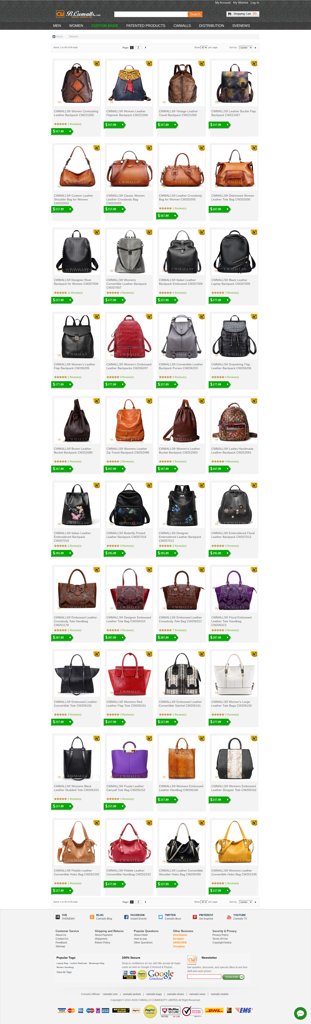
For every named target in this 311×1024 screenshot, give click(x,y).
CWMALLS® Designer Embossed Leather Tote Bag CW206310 (128, 619)
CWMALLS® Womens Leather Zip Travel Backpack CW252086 (127, 450)
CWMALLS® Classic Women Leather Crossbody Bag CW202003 (125, 199)
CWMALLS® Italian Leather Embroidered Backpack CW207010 (72, 536)
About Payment (103, 935)
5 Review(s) (179, 377)
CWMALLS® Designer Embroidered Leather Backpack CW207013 (180, 536)
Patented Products (145, 26)
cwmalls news (197, 994)
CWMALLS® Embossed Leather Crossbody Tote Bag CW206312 (180, 619)
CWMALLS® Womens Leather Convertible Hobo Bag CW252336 (234, 872)
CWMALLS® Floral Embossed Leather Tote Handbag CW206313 (231, 621)
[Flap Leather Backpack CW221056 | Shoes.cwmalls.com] (129, 83)
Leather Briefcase (78, 963)
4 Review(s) (127, 292)
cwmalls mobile (219, 994)
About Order (141, 935)
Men (57, 26)
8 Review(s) (127, 377)
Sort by (233, 47)
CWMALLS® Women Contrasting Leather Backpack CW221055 (76, 113)
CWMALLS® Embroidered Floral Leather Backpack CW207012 (233, 535)
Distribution (180, 935)
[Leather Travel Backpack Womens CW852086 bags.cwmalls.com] (129, 421)
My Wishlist (240, 2)
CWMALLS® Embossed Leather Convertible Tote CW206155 (75, 703)
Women (76, 26)
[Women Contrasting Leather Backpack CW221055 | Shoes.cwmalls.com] (77, 83)
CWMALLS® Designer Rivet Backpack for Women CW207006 (76, 281)
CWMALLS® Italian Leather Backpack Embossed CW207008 (181, 281)
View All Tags (64, 972)
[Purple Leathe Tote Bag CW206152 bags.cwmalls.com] (129, 758)
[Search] (195, 14)
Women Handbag (65, 967)
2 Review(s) (74, 377)
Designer (178, 938)
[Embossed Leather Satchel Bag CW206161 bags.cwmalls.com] (182, 674)
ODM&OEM (180, 942)
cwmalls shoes (175, 994)
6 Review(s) (179, 292)
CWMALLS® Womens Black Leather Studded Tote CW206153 (76, 788)
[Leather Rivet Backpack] (77, 252)
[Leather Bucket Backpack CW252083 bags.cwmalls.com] (182, 421)
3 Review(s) (232, 377)
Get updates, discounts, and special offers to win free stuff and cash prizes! (217, 969)
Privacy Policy (220, 935)
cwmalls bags (154, 994)
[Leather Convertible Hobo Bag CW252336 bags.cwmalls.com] (234, 843)
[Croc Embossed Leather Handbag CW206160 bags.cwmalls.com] (182, 758)
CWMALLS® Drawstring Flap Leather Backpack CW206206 (231, 366)
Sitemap (60, 946)
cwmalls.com (110, 994)
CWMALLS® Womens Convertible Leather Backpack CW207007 (126, 283)
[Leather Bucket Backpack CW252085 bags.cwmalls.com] (77, 421)
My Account (223, 2)
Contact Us (62, 938)
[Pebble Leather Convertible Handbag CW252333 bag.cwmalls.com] (129, 843)
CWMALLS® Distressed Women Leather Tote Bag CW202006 (232, 197)
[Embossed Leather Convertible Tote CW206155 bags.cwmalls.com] (77, 674)
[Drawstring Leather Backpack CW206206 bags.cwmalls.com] (234, 336)
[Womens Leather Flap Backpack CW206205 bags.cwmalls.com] (77, 336)
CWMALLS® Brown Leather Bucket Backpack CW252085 (73, 450)
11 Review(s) (75, 292)
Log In (255, 2)
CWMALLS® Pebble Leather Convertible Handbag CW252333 (128, 872)
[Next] (145, 47)
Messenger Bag (96, 963)
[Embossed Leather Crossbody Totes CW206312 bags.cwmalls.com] (182, 589)
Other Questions (143, 942)
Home (59, 36)
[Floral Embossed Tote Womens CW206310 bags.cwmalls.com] (129, 589)
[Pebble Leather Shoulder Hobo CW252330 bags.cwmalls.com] (77, 843)
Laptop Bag (62, 963)
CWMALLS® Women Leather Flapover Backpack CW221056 (127, 113)
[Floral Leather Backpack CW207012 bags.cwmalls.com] (234, 505)
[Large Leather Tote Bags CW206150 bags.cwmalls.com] (234, 674)
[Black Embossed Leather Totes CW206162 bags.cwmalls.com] (234, 758)
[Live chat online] (300, 1013)
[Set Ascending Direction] (255, 47)
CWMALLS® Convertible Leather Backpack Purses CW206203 (181, 366)
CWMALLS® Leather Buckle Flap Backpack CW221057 (233, 113)
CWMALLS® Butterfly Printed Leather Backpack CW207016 (126, 535)
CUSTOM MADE (104, 26)
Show (197, 47)
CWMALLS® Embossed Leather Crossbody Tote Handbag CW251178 (75, 621)
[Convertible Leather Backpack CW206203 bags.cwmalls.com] (182, 336)
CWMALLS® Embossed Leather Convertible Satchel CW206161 (180, 703)
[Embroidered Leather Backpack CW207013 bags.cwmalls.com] (182, 505)
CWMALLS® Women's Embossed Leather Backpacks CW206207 (128, 366)
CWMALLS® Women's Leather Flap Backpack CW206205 (74, 366)
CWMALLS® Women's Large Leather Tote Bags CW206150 (231, 703)
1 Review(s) (74, 124)
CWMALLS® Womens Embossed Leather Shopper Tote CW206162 (233, 788)
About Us (61, 935)
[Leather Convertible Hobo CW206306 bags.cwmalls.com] (182, 843)
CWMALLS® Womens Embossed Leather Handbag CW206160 (181, 788)
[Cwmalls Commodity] (78, 14)
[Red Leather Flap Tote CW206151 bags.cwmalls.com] (129, 674)
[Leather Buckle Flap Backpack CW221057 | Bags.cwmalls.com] (234, 83)
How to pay (140, 938)
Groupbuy (179, 946)
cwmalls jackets (132, 994)
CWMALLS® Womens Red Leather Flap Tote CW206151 (126, 703)
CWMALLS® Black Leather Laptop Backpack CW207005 (230, 281)
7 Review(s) (232, 292)
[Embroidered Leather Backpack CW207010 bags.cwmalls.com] (77, 505)
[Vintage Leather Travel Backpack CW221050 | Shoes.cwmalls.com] (182, 83)
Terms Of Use (220, 938)
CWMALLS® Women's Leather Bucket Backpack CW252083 (179, 450)
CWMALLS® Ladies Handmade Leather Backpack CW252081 (232, 450)
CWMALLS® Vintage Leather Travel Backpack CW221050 (178, 113)
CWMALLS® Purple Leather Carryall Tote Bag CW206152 (125, 788)
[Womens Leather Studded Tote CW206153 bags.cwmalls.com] (77, 758)
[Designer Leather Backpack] (234, 252)
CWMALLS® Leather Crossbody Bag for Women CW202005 (180, 197)
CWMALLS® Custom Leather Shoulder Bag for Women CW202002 (73, 199)
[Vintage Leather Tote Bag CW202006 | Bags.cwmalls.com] (234, 168)
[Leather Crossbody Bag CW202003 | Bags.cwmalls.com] (129, 168)
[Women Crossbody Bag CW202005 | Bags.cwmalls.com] (182, 168)
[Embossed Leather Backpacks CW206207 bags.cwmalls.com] (129, 336)
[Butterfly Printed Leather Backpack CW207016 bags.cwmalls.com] (129, 505)
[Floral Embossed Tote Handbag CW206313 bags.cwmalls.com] (234, 589)
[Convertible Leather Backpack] (129, 252)
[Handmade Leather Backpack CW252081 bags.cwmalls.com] (234, 421)
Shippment (101, 938)
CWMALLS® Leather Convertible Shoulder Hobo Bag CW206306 (181, 872)
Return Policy (102, 942)
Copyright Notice (222, 942)
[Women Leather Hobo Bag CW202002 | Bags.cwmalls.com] (77, 168)
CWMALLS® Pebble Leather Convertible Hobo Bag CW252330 (76, 872)
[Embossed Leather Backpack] (182, 252)
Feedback (61, 942)
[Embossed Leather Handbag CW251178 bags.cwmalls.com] (77, 589)
